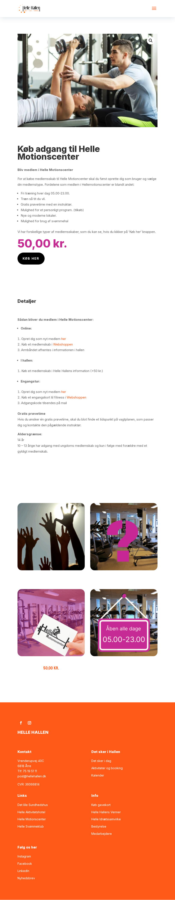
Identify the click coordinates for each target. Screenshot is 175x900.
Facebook (25, 863)
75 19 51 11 (30, 771)
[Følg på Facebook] (21, 722)
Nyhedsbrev (26, 878)
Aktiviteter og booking (107, 768)
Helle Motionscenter (51, 136)
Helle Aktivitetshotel (31, 812)
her (63, 339)
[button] (151, 40)
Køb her (31, 258)
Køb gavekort (101, 805)
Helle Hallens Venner (106, 812)
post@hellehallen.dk (32, 776)
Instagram (24, 856)
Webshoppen (63, 344)
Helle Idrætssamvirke (106, 819)
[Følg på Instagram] (29, 722)
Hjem (22, 136)
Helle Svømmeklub (31, 826)
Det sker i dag (101, 761)
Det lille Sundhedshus (33, 805)
